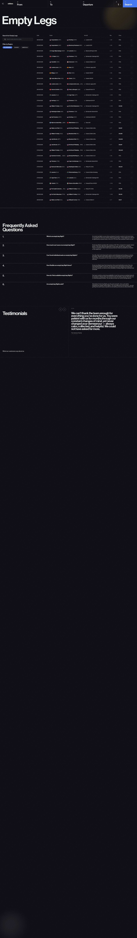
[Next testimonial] (64, 309)
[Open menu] (3, 3)
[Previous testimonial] (60, 309)
